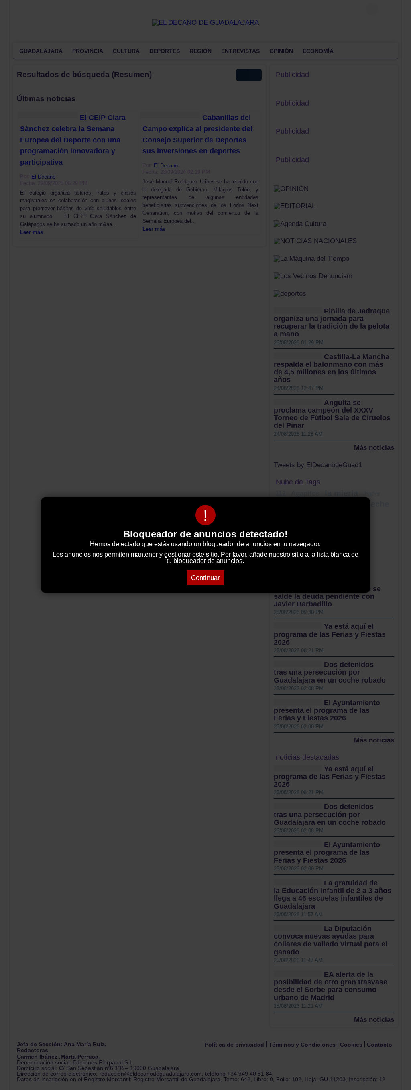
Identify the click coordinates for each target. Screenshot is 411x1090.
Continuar (205, 578)
